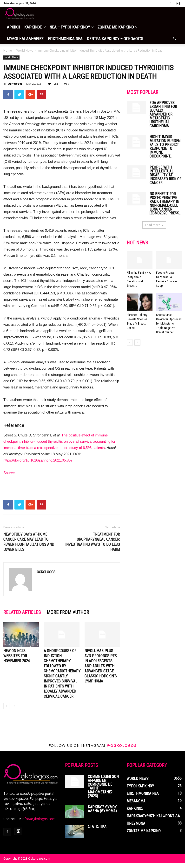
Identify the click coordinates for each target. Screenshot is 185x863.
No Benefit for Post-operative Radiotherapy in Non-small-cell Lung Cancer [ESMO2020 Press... (165, 203)
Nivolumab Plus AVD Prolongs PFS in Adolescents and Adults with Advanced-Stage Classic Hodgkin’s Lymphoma (101, 665)
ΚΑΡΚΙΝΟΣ (33, 27)
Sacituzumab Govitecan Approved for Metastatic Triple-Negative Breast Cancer (169, 323)
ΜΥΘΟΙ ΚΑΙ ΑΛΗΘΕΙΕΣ (25, 38)
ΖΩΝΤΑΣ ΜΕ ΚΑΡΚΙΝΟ (116, 27)
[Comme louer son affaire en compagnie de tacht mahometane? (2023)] (74, 781)
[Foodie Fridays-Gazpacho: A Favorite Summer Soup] (169, 260)
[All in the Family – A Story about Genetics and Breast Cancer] (139, 260)
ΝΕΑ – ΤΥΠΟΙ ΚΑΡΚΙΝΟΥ (70, 27)
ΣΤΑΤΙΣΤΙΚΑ (97, 826)
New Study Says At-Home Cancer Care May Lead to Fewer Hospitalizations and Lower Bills (28, 542)
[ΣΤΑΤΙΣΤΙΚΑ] (74, 831)
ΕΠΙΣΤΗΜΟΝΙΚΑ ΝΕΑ (65, 38)
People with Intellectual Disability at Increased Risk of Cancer (165, 175)
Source (9, 473)
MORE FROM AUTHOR (68, 612)
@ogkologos (121, 745)
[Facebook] (170, 3)
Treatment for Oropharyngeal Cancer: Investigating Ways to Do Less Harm (92, 542)
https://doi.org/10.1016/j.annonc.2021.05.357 (38, 460)
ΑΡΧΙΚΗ (13, 27)
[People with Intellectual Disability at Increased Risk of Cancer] (136, 172)
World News (24, 50)
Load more (152, 225)
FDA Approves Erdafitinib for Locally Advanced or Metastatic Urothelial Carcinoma (163, 114)
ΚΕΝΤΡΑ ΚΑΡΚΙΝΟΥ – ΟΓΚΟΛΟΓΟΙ (115, 38)
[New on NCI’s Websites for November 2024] (21, 634)
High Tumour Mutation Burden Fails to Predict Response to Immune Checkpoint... (165, 146)
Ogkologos (15, 83)
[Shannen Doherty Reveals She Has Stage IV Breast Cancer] (139, 302)
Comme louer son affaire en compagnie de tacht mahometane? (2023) (103, 786)
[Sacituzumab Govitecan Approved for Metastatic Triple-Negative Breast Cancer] (169, 302)
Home (7, 50)
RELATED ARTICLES (22, 612)
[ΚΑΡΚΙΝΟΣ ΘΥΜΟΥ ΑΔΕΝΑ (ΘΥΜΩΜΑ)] (74, 811)
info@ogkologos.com (38, 818)
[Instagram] (178, 3)
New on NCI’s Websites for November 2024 (16, 655)
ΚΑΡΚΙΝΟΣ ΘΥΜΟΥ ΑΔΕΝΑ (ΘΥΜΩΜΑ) (102, 809)
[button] (174, 38)
